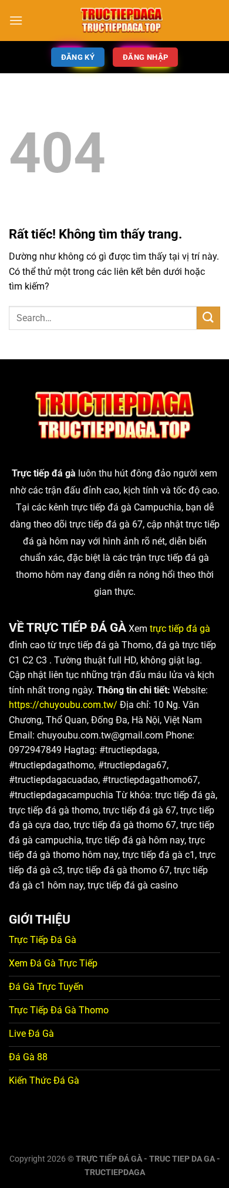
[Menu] (16, 20)
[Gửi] (208, 318)
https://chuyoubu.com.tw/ (63, 704)
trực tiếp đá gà (180, 628)
